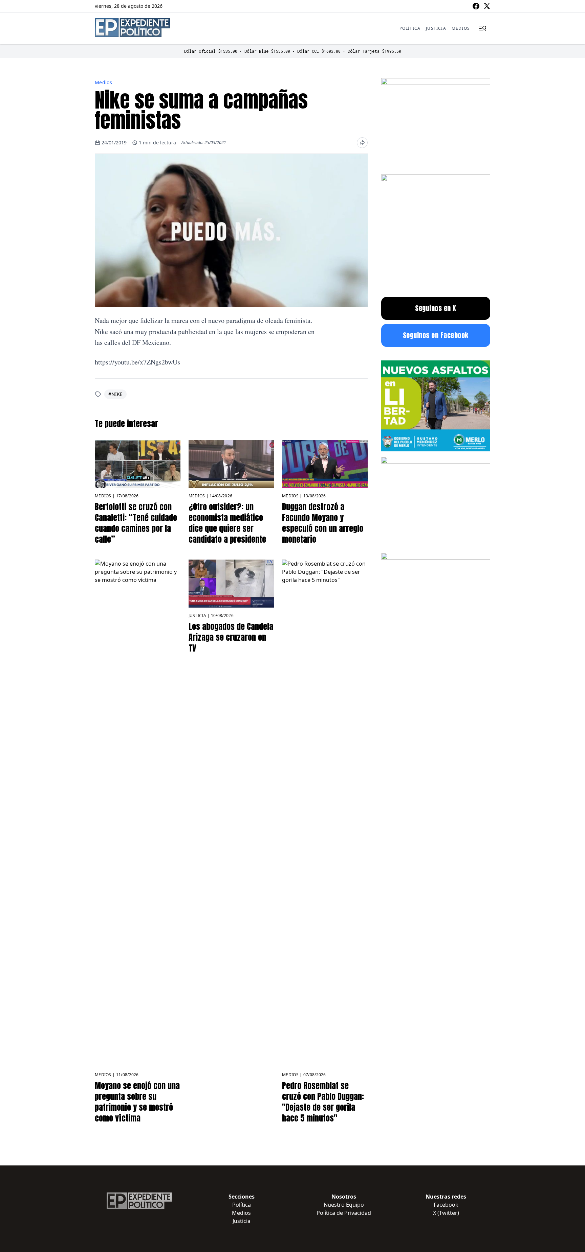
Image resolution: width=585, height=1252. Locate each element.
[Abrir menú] (482, 28)
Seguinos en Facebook (436, 335)
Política (410, 28)
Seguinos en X (435, 308)
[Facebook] (476, 6)
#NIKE (115, 394)
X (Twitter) (446, 1212)
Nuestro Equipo (344, 1204)
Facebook (446, 1204)
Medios (461, 28)
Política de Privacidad (344, 1212)
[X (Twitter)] (486, 6)
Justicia (436, 28)
